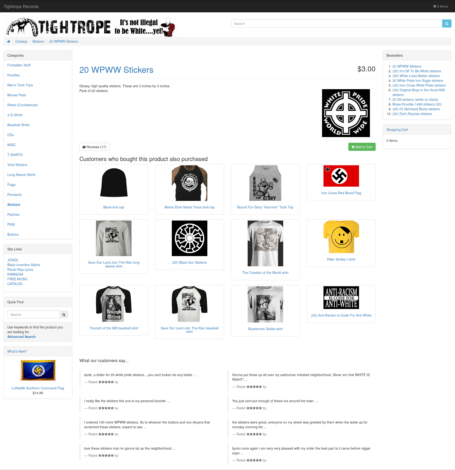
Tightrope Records (21, 6)
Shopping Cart (397, 129)
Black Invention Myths (23, 264)
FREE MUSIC (17, 278)
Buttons (13, 234)
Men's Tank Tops (20, 85)
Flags (11, 184)
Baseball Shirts (18, 124)
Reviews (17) (96, 146)
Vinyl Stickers (17, 164)
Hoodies (13, 75)
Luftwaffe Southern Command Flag (38, 388)
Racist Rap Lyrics (20, 269)
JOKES (12, 260)
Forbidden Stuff (18, 65)
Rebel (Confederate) (22, 104)
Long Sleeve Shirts (21, 174)
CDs (10, 134)
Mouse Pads (16, 94)
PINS (11, 224)
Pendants (14, 194)
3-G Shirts (15, 114)
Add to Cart (364, 146)
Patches (13, 214)
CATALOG (15, 283)
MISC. (12, 144)
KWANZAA (15, 274)
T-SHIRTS (15, 154)
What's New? (17, 351)
